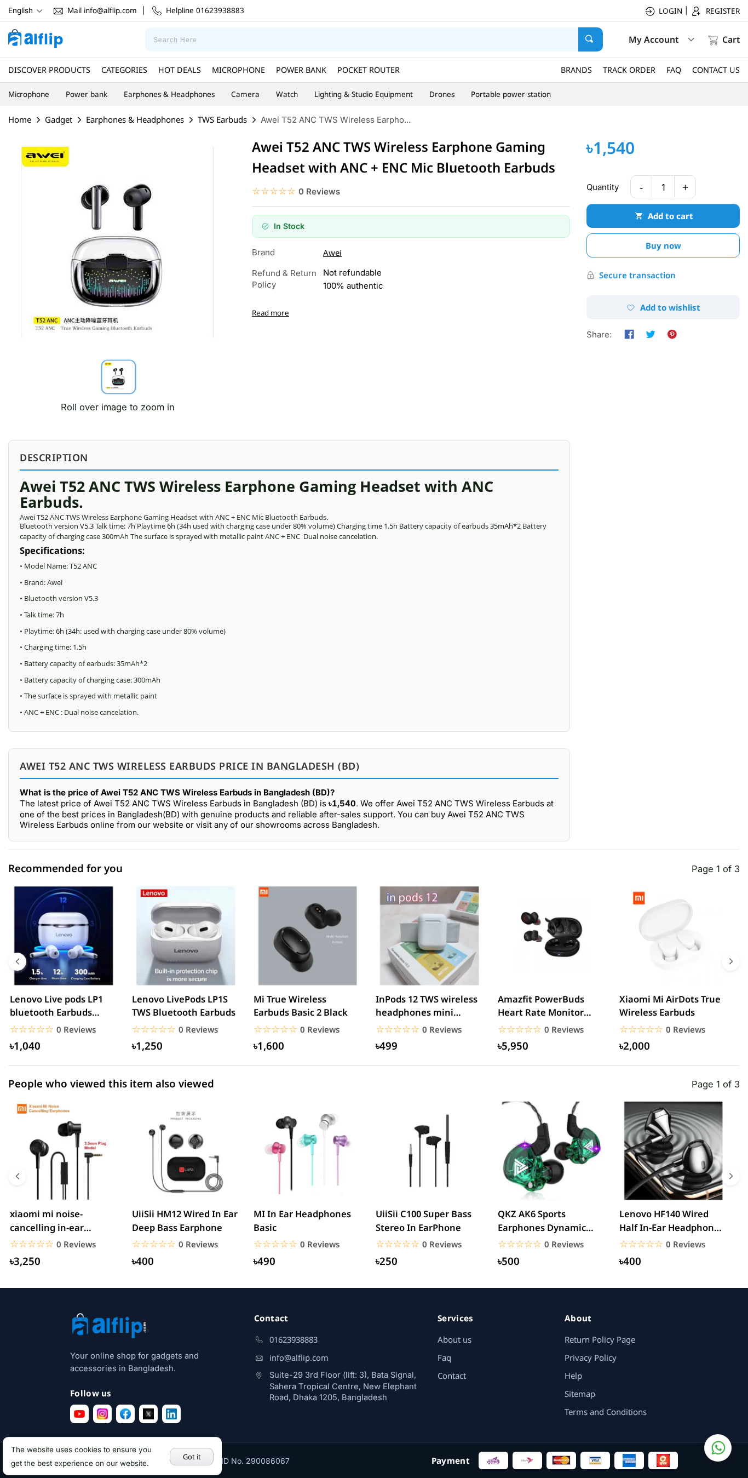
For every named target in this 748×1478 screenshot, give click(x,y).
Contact (452, 1375)
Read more (270, 313)
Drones (441, 94)
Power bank (86, 94)
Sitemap (580, 1393)
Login (670, 11)
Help (573, 1375)
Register (723, 11)
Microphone (28, 94)
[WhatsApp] (718, 1448)
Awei (332, 252)
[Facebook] (125, 1414)
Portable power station (511, 94)
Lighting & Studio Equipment (363, 94)
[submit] (590, 39)
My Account (653, 39)
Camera (245, 94)
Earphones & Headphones (169, 94)
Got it (192, 1457)
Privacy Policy (591, 1357)
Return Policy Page (600, 1339)
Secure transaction (637, 275)
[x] (148, 1414)
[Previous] (17, 962)
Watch (287, 94)
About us (454, 1339)
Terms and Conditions (606, 1411)
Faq (444, 1357)
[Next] (731, 962)
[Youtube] (79, 1414)
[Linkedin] (171, 1414)
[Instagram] (102, 1414)
